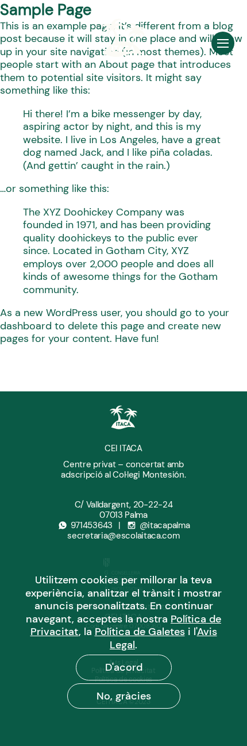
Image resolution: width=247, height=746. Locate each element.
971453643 (92, 525)
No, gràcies (124, 696)
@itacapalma (165, 525)
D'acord (123, 667)
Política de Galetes (140, 632)
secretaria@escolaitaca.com (123, 535)
